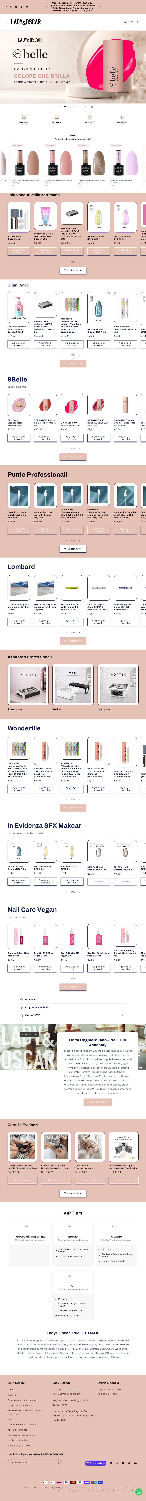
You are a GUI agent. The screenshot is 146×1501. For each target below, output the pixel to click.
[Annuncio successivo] (99, 7)
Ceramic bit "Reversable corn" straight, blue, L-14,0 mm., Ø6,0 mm (72, 514)
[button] (6, 22)
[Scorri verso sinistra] (66, 262)
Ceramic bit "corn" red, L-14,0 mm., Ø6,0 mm (44, 515)
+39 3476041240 (72, 1389)
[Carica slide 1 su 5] (60, 106)
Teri (55, 709)
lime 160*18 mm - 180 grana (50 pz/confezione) (123, 774)
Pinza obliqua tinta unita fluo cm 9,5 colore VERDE (71, 607)
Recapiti (105, 1491)
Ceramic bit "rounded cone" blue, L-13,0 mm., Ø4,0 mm (125, 515)
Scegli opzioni (22, 1180)
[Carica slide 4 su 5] (74, 106)
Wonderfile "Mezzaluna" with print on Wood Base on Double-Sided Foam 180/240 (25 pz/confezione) (71, 770)
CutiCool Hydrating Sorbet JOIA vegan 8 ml (125, 953)
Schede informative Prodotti (22, 1425)
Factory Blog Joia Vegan (20, 1445)
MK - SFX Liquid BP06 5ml (122, 237)
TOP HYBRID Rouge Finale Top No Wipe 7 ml (45, 423)
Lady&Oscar (38, 1488)
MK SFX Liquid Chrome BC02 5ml (123, 868)
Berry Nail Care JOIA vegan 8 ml (18, 954)
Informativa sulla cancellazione (125, 1491)
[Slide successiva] (85, 107)
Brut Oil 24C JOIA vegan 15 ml (43, 954)
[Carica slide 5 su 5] (78, 106)
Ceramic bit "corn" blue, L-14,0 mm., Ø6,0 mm (17, 515)
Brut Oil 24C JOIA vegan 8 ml (70, 954)
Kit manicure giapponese (14, 237)
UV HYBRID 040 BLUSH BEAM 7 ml (70, 424)
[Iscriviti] (58, 1462)
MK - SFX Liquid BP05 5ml (42, 867)
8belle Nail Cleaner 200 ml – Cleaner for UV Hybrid (124, 423)
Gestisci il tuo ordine (18, 1440)
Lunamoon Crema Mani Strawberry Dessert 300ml (17, 329)
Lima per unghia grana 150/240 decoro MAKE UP (123, 607)
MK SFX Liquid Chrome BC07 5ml (97, 330)
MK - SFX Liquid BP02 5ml (95, 237)
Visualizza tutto (73, 270)
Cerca (11, 1390)
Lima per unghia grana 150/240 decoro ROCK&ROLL (98, 607)
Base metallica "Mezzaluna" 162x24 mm (125, 329)
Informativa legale (91, 1491)
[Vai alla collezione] (73, 67)
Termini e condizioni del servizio (124, 1488)
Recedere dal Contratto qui (21, 1435)
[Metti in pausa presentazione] (93, 107)
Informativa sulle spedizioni (68, 1491)
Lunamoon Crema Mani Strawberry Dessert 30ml (43, 236)
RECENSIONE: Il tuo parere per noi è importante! (26, 1412)
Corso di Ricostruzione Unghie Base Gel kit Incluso (22, 1166)
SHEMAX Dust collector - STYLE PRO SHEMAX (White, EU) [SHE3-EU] (71, 233)
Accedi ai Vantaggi (17, 1430)
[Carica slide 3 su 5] (69, 106)
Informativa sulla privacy (97, 1488)
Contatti (12, 1395)
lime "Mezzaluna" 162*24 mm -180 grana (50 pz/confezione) (96, 772)
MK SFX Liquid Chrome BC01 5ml (97, 868)
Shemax (13, 709)
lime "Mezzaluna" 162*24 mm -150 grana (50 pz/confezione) (43, 772)
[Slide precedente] (53, 107)
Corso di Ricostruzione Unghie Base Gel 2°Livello (55, 1166)
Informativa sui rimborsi (20, 1405)
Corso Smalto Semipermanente (84, 1166)
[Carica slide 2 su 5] (65, 106)
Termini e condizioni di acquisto (23, 1400)
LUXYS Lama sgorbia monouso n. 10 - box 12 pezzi (45, 607)
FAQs (10, 1419)
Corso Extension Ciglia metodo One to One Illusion (123, 1166)
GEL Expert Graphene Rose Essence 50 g (16, 423)
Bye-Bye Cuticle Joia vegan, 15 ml (98, 954)
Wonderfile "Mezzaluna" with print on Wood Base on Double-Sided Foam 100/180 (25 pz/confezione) (71, 325)
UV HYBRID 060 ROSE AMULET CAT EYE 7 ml (97, 423)
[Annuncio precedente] (46, 7)
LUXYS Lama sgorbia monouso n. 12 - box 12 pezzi (19, 607)
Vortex (102, 709)
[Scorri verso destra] (79, 262)
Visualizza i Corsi (97, 1102)
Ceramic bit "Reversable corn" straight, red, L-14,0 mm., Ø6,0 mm (97, 514)
